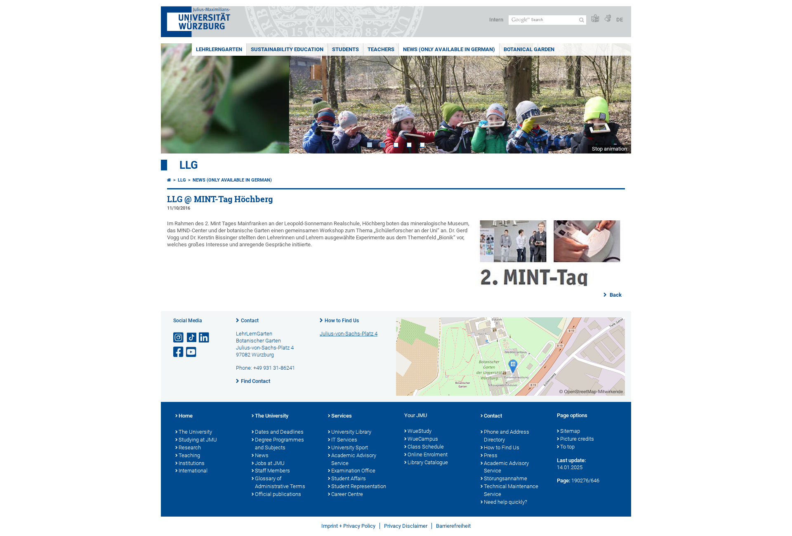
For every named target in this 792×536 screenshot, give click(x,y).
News (262, 455)
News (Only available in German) (449, 49)
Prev (175, 98)
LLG (188, 165)
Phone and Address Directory (506, 436)
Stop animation (609, 149)
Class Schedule (426, 447)
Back (615, 295)
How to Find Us (342, 320)
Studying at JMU (198, 440)
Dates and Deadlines (279, 432)
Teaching (189, 455)
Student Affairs (348, 478)
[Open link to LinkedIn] (204, 338)
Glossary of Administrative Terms (280, 482)
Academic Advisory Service (353, 459)
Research (190, 447)
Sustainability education (287, 49)
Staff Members (272, 471)
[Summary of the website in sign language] (607, 18)
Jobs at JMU (270, 463)
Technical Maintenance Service (511, 490)
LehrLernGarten (219, 49)
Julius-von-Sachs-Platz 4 (348, 334)
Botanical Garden (529, 49)
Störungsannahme (505, 478)
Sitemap (570, 431)
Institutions (192, 463)
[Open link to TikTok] (192, 338)
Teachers (381, 49)
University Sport (349, 447)
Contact (250, 320)
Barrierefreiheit (453, 526)
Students (345, 49)
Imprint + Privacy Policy (348, 526)
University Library (351, 432)
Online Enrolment (428, 454)
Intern (496, 20)
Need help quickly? (505, 502)
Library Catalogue (428, 462)
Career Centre (347, 494)
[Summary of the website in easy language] (595, 18)
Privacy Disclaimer (405, 526)
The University (195, 432)
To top (567, 447)
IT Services (344, 440)
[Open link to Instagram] (179, 338)
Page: (563, 480)
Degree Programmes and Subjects (279, 444)
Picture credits (577, 439)
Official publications (278, 494)
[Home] (169, 180)
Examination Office (353, 471)
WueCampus (423, 439)
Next (616, 98)
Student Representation (358, 486)
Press (490, 455)
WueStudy (419, 431)
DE (619, 20)
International (193, 471)
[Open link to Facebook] (179, 352)
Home (186, 416)
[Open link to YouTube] (192, 352)
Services (341, 416)
